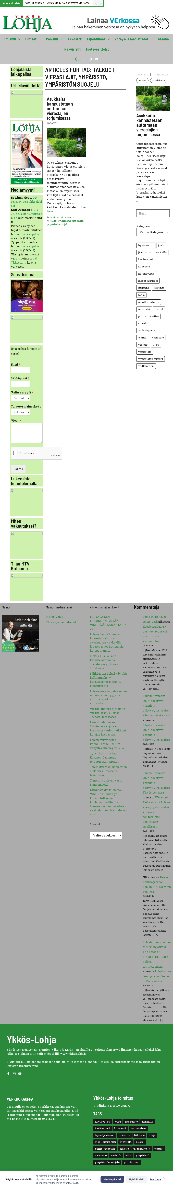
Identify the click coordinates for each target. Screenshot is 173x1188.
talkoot (54, 220)
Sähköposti (20, 378)
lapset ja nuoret (148, 280)
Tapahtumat (95, 39)
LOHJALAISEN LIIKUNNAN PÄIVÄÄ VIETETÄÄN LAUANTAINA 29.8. (58, 3)
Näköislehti (72, 49)
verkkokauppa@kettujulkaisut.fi (56, 1110)
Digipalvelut (54, 616)
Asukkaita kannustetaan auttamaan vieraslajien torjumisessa (60, 108)
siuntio (142, 323)
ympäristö (77, 220)
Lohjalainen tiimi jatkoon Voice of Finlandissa (157, 976)
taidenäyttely (146, 330)
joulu (161, 245)
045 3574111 (50, 1119)
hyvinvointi (146, 245)
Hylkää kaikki (136, 1179)
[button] (77, 59)
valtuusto (158, 337)
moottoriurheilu (148, 302)
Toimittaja (160, 74)
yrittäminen (146, 366)
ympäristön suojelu (57, 224)
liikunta (159, 287)
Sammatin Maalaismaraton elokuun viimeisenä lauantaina (108, 771)
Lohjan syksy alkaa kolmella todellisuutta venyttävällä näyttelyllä (107, 744)
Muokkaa (155, 1179)
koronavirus (146, 273)
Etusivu (10, 39)
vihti (156, 344)
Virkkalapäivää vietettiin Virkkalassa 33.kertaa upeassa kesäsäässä (107, 713)
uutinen (55, 217)
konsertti (144, 266)
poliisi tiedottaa (148, 316)
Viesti (16, 420)
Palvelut (52, 39)
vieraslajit (65, 220)
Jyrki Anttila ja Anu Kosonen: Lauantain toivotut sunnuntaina (104, 757)
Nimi (15, 364)
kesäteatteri (145, 259)
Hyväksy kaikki (112, 1179)
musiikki (144, 309)
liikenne (143, 287)
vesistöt (143, 344)
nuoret (159, 309)
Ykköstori (75, 39)
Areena (163, 39)
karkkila (161, 252)
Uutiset (30, 39)
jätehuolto (144, 252)
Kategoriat (143, 226)
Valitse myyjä (22, 392)
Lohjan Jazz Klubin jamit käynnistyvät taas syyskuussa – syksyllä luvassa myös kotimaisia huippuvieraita (107, 642)
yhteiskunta (68, 217)
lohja (141, 295)
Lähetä (18, 469)
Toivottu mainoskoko (26, 406)
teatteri (142, 337)
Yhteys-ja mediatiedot (131, 39)
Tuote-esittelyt (97, 49)
